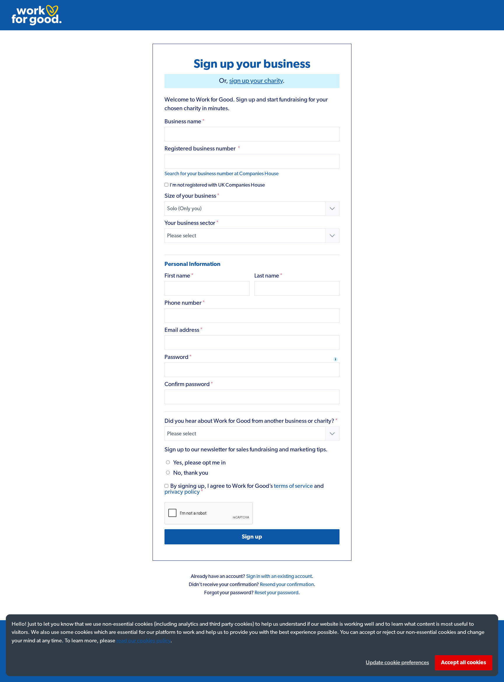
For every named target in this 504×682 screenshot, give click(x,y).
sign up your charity (256, 81)
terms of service (293, 486)
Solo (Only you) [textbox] (184, 208)
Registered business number (202, 149)
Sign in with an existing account (279, 576)
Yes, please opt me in (199, 463)
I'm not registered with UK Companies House (217, 185)
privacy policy (182, 492)
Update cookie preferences (397, 662)
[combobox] (252, 208)
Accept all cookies (463, 662)
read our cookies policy (143, 641)
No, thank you (190, 473)
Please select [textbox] (181, 236)
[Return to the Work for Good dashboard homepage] (37, 15)
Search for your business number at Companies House (221, 173)
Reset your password (276, 592)
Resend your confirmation (287, 584)
